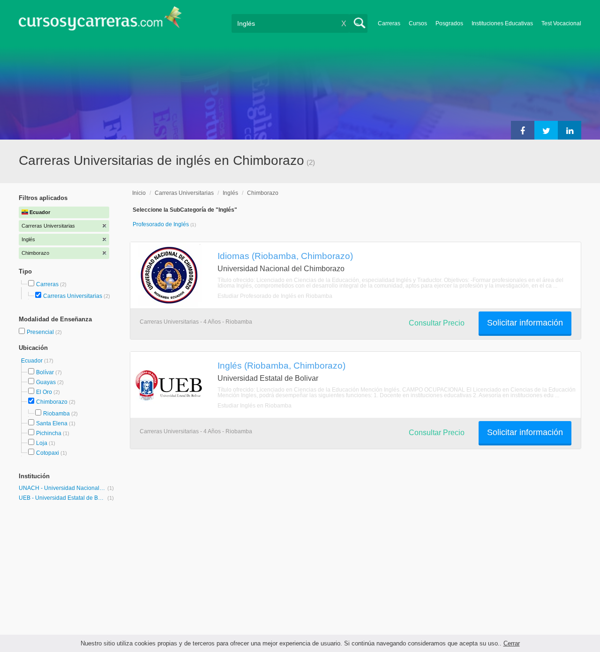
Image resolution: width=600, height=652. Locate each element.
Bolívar (45, 372)
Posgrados (449, 23)
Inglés (230, 193)
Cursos (418, 23)
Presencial (41, 332)
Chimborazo (52, 402)
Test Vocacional (561, 23)
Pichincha (48, 433)
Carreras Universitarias (72, 296)
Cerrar (511, 643)
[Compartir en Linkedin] (569, 130)
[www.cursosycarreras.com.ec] (100, 21)
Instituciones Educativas (502, 23)
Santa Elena (52, 423)
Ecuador (32, 360)
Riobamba (56, 413)
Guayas (46, 382)
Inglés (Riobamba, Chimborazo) (281, 365)
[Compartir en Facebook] (522, 130)
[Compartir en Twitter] (546, 130)
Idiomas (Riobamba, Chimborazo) (285, 256)
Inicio (139, 193)
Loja (41, 443)
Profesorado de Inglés (161, 224)
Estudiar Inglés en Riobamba (255, 405)
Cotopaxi (47, 453)
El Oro (44, 392)
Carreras (389, 23)
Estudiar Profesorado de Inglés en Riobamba (275, 296)
